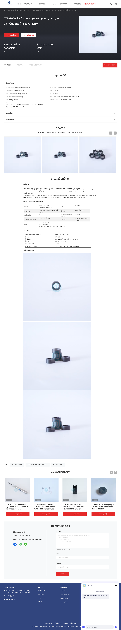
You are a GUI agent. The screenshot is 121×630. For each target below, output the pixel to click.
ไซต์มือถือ (58, 623)
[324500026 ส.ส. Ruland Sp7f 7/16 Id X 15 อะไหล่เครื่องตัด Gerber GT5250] (103, 490)
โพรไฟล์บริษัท (41, 590)
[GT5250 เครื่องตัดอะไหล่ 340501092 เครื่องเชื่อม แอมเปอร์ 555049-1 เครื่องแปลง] (74, 490)
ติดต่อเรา (40, 601)
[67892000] (22, 155)
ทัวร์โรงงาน (40, 594)
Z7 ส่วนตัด (63, 590)
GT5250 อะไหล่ (57, 464)
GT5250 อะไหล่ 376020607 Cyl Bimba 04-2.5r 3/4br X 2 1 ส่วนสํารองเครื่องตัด (17, 507)
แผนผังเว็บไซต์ (48, 623)
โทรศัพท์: (59, 563)
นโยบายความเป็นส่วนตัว (70, 623)
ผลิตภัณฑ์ (11, 10)
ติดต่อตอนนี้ (62, 574)
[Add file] (83, 627)
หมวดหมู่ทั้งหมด (64, 602)
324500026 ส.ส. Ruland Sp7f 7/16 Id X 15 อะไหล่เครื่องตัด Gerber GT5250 (103, 507)
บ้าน (5, 10)
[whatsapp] (20, 544)
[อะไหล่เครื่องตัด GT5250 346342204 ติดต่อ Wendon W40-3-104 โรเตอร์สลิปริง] (46, 490)
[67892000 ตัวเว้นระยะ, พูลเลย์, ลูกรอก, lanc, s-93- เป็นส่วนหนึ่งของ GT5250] (98, 34)
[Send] (116, 627)
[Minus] (116, 585)
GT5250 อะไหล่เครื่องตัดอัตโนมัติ (37, 464)
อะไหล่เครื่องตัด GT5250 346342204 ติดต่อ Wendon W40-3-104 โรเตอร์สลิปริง (44, 507)
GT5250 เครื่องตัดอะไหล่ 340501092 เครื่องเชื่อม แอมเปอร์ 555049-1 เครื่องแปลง (73, 507)
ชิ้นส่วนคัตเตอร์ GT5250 (22, 10)
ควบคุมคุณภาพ (41, 597)
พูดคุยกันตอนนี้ (29, 35)
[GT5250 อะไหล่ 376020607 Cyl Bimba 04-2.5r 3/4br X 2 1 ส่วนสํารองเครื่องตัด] (17, 490)
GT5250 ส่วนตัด (17, 464)
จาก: (58, 553)
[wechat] (25, 544)
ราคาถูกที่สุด (11, 35)
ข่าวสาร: (59, 531)
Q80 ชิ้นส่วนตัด (64, 598)
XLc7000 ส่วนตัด (64, 594)
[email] (15, 544)
